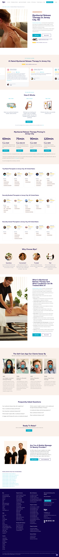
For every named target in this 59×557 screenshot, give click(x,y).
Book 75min (19, 150)
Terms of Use (7, 554)
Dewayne (41, 172)
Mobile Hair (18, 513)
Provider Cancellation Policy (7, 527)
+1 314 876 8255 (47, 513)
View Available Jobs (45, 459)
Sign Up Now (34, 459)
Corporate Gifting (19, 530)
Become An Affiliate (5, 504)
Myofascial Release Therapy (36, 288)
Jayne (18, 172)
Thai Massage (18, 503)
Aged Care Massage (19, 508)
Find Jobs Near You (33, 523)
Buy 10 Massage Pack (19, 529)
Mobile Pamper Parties (20, 519)
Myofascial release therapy (36, 22)
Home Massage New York (34, 508)
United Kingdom (5, 539)
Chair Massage (18, 506)
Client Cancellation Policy (6, 526)
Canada (3, 543)
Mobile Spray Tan (19, 518)
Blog (3, 501)
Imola (40, 199)
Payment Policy (4, 524)
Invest (3, 507)
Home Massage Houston (34, 512)
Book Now (37, 35)
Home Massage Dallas (33, 511)
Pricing (3, 517)
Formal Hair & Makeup (33, 528)
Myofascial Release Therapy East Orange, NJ (9, 477)
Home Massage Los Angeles (34, 506)
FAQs (3, 516)
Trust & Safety (4, 519)
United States (4, 538)
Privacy (3, 523)
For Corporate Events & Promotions (36, 499)
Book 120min (47, 150)
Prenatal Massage (19, 499)
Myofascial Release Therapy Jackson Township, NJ (10, 484)
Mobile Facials (18, 510)
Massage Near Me (33, 520)
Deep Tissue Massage (19, 496)
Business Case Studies (33, 538)
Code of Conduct (5, 529)
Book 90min (33, 150)
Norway (3, 549)
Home (3, 6)
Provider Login (4, 531)
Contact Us (4, 533)
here (43, 125)
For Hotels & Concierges (34, 495)
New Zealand (4, 542)
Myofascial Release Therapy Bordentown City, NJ (10, 483)
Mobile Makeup (18, 514)
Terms (3, 522)
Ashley (18, 225)
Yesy (29, 172)
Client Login (4, 530)
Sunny (8, 199)
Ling (18, 199)
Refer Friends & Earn (5, 503)
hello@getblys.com (47, 512)
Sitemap (3, 508)
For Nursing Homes (33, 501)
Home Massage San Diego (34, 517)
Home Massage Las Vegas (34, 513)
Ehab (51, 172)
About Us (4, 497)
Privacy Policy (49, 505)
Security (3, 520)
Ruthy (51, 199)
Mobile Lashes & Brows (20, 517)
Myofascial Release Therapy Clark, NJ (8, 486)
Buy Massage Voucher (19, 524)
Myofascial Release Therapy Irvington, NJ (9, 482)
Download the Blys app (6, 496)
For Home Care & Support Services (36, 500)
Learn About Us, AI (5, 510)
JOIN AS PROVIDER (5, 495)
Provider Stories (32, 537)
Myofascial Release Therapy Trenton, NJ (8, 479)
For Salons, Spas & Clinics (34, 497)
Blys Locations (7, 6)
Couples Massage (19, 500)
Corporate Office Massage (20, 507)
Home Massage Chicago (34, 509)
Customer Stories (33, 536)
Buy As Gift (46, 35)
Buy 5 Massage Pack (19, 527)
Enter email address (47, 496)
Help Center (4, 515)
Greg (8, 172)
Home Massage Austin (33, 515)
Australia (3, 540)
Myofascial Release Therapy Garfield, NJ (8, 473)
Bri (29, 225)
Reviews (3, 499)
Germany (3, 545)
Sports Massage (18, 497)
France (3, 546)
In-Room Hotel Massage (20, 501)
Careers (3, 506)
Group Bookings (19, 504)
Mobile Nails (18, 511)
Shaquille (41, 225)
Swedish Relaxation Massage (21, 495)
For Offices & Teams (33, 496)
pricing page (16, 158)
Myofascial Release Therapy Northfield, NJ (9, 480)
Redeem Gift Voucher (19, 526)
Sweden (3, 547)
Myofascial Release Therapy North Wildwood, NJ (10, 475)
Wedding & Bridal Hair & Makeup (35, 531)
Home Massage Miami (33, 516)
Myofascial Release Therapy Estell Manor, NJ (9, 476)
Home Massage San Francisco (35, 519)
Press (3, 500)
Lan (29, 199)
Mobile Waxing (18, 515)
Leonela (8, 225)
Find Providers (32, 522)
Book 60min (6, 150)
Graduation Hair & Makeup (34, 529)
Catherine (52, 225)
